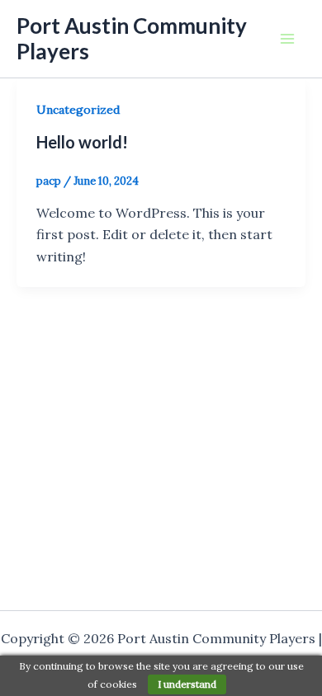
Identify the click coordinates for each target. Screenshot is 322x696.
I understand (187, 684)
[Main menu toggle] (287, 39)
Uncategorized (78, 109)
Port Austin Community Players (132, 38)
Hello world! (82, 142)
